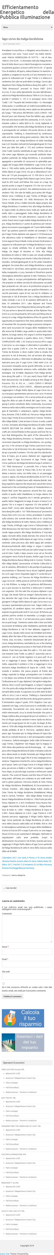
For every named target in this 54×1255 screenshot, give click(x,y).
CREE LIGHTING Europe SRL (12, 1069)
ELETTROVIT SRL (8, 1098)
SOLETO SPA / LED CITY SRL (13, 1211)
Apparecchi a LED (13, 1073)
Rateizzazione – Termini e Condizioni (21, 1092)
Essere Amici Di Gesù (26, 861)
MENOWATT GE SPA (9, 1183)
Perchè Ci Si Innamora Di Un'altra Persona (32, 864)
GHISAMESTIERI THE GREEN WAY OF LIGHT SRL (21, 1126)
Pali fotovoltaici (12, 1087)
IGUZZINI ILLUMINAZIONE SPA (13, 1154)
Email (5, 959)
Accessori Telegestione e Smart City (20, 1078)
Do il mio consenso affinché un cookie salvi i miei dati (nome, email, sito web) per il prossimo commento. (27, 989)
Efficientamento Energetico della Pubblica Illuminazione (27, 12)
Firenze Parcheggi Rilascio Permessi (18, 868)
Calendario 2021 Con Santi (14, 858)
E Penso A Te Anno (36, 858)
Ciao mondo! (10, 888)
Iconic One (5, 1254)
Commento (7, 913)
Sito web (6, 971)
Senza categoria (18, 875)
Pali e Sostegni (12, 1083)
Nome (5, 947)
